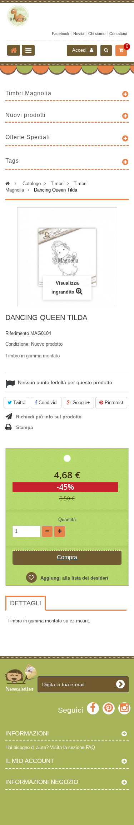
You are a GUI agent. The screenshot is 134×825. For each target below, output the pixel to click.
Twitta (18, 402)
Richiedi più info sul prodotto (48, 416)
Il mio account (29, 761)
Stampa (24, 427)
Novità (78, 33)
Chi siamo (96, 33)
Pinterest (113, 402)
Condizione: (17, 344)
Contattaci (118, 33)
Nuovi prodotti (25, 115)
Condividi (47, 402)
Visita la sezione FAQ (72, 747)
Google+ (80, 402)
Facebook (60, 33)
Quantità (67, 519)
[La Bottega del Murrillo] (67, 15)
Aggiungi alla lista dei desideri (73, 578)
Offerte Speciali (27, 137)
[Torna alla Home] (13, 50)
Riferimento (17, 333)
